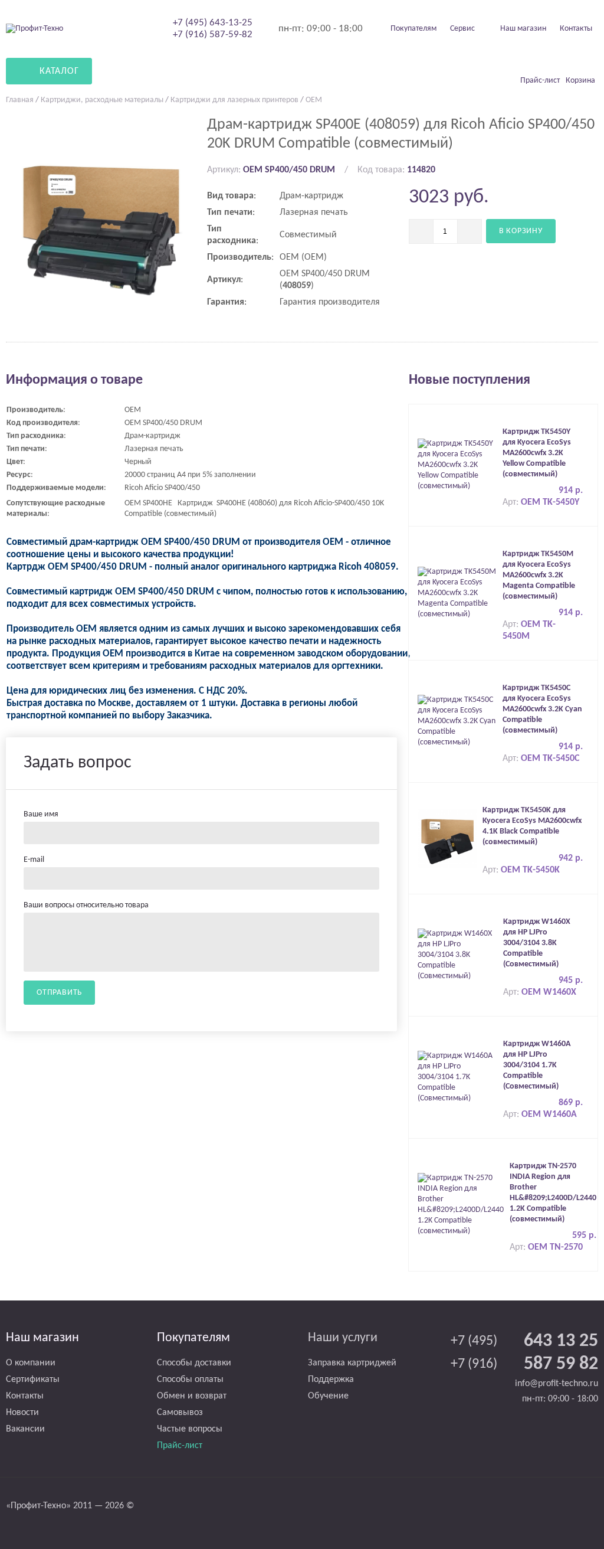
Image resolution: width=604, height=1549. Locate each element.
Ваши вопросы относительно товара (86, 905)
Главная (20, 100)
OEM (314, 100)
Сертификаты (33, 1379)
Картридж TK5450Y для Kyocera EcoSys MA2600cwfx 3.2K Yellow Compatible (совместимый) (537, 453)
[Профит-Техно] (34, 28)
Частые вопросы (189, 1429)
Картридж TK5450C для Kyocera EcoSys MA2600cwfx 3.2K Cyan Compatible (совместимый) (542, 709)
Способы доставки (194, 1363)
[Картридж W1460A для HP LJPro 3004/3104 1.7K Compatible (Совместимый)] (457, 1077)
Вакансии (25, 1429)
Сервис (462, 28)
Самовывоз (180, 1412)
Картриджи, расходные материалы (102, 100)
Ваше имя (41, 814)
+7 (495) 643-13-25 (212, 23)
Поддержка (331, 1379)
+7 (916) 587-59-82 (212, 35)
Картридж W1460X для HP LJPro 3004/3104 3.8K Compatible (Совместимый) (536, 943)
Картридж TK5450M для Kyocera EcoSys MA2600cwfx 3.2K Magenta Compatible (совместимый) (539, 575)
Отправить (59, 992)
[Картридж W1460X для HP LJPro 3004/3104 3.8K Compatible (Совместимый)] (457, 954)
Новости (22, 1412)
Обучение (328, 1396)
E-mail (34, 859)
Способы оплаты (190, 1379)
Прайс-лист (179, 1445)
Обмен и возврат (191, 1396)
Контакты (576, 28)
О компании (30, 1363)
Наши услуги (343, 1338)
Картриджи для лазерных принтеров (234, 100)
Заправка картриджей (352, 1363)
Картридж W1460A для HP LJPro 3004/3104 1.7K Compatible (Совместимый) (536, 1065)
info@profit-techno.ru (556, 1383)
